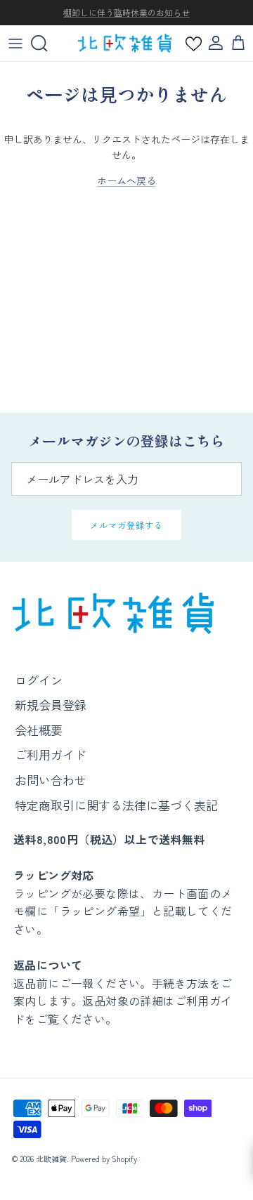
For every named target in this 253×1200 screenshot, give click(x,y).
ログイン (39, 680)
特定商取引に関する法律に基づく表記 (116, 805)
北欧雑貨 (51, 1158)
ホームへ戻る (126, 180)
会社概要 (39, 730)
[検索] (46, 43)
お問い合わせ (50, 780)
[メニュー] (15, 43)
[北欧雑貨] (124, 43)
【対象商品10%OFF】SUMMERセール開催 (126, 18)
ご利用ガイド (50, 754)
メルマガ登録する (126, 525)
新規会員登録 (50, 704)
